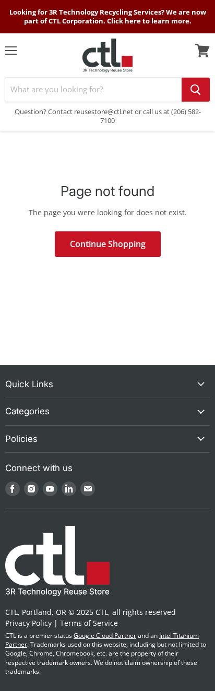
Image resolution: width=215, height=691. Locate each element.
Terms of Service (89, 623)
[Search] (196, 90)
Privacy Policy (28, 623)
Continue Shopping (108, 244)
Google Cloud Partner (105, 635)
